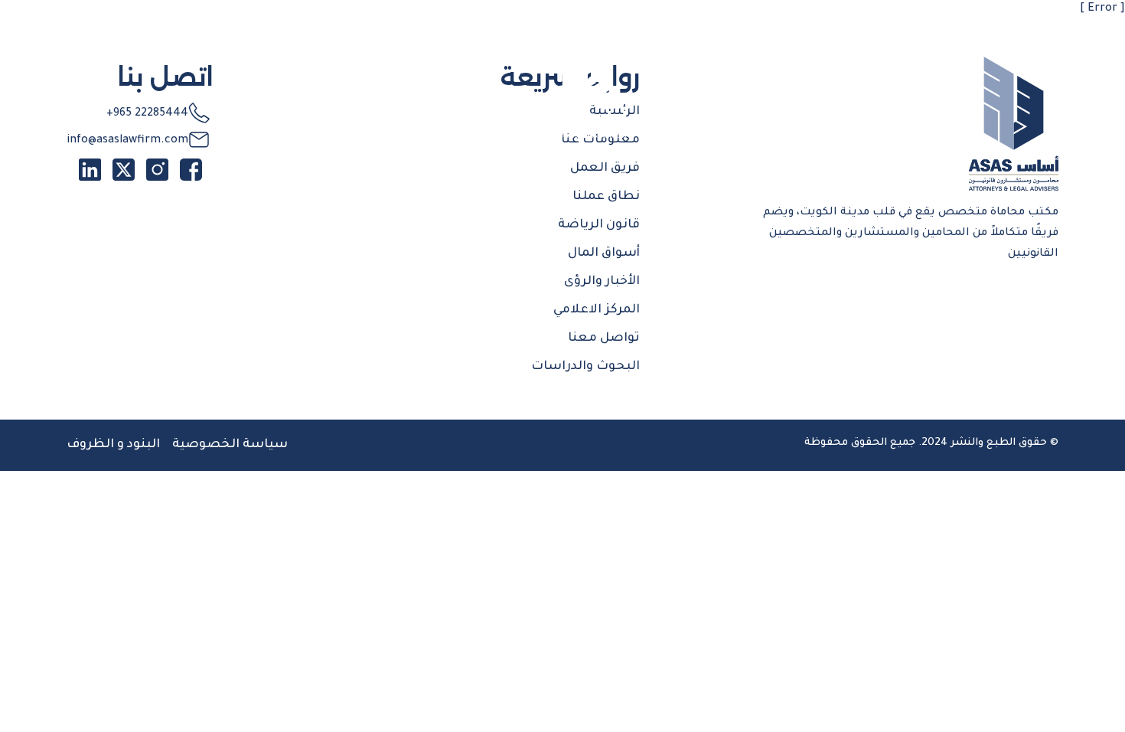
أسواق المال (604, 253)
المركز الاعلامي (596, 310)
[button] (975, 41)
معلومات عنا (600, 140)
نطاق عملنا (606, 197)
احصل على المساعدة (179, 40)
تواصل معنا (604, 338)
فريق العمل (605, 168)
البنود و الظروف (113, 445)
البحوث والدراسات (585, 367)
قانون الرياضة (599, 225)
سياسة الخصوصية (230, 445)
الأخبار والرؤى (602, 282)
